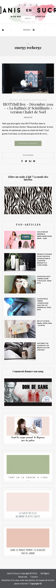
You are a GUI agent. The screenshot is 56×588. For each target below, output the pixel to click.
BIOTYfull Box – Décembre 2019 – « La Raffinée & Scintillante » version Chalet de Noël (28, 108)
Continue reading (28, 143)
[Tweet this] (26, 161)
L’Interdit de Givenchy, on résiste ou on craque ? (43, 346)
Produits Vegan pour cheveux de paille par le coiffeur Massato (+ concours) (44, 259)
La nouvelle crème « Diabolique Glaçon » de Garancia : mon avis (44, 304)
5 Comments (28, 155)
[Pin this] (34, 161)
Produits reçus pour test (35, 100)
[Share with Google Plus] (30, 161)
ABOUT (28, 18)
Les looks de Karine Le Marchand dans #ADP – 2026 (44, 235)
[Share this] (22, 161)
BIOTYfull (13, 100)
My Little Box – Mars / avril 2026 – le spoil (44, 323)
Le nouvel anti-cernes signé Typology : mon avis (44, 279)
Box (20, 100)
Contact (34, 576)
